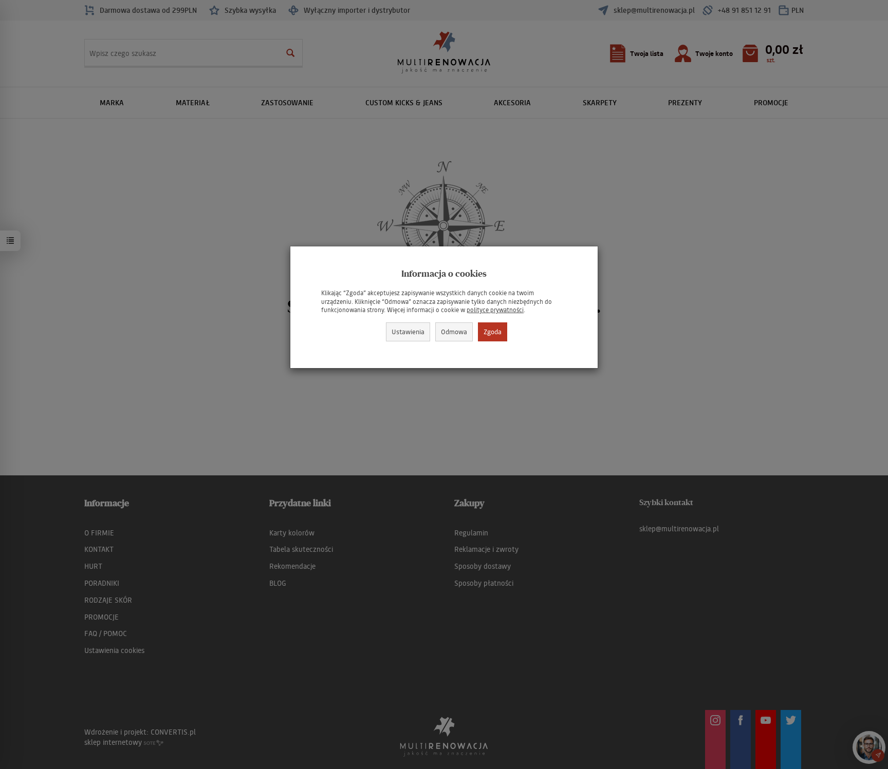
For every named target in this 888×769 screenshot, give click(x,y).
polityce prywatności (495, 310)
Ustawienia (408, 331)
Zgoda (493, 331)
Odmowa (454, 331)
